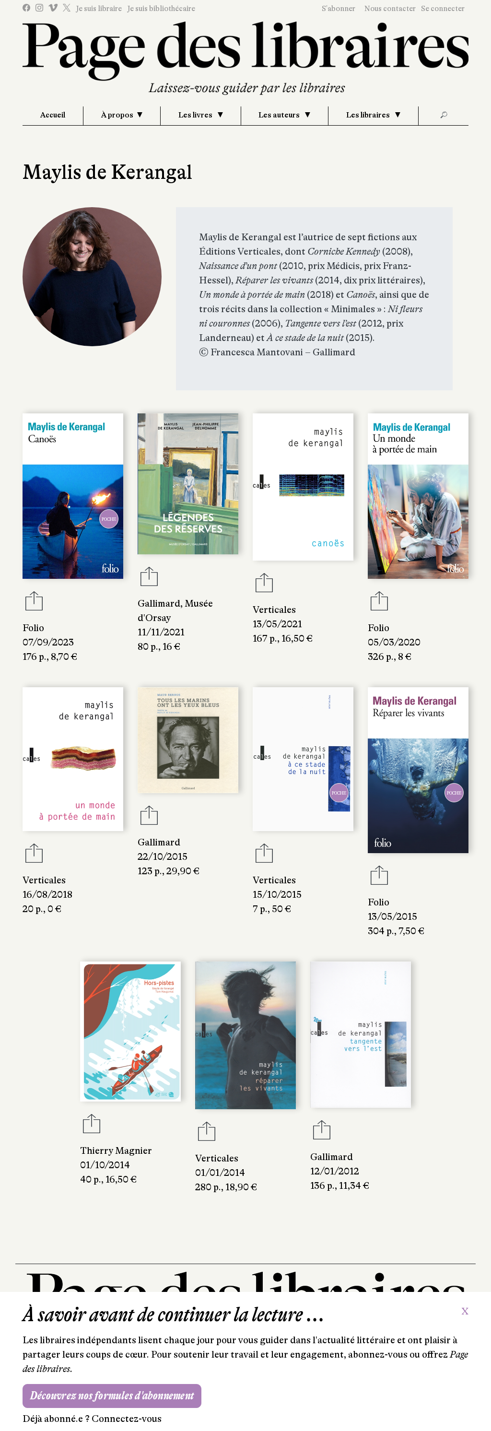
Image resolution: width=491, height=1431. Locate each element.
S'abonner (338, 8)
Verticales (274, 609)
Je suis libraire (99, 8)
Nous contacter (390, 8)
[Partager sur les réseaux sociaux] (34, 603)
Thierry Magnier (116, 1150)
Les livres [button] (196, 115)
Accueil (52, 115)
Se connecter (443, 8)
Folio (33, 627)
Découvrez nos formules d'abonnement (112, 1395)
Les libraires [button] (368, 115)
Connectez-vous (127, 1418)
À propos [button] (117, 115)
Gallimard (159, 603)
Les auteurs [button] (279, 115)
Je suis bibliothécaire (161, 8)
